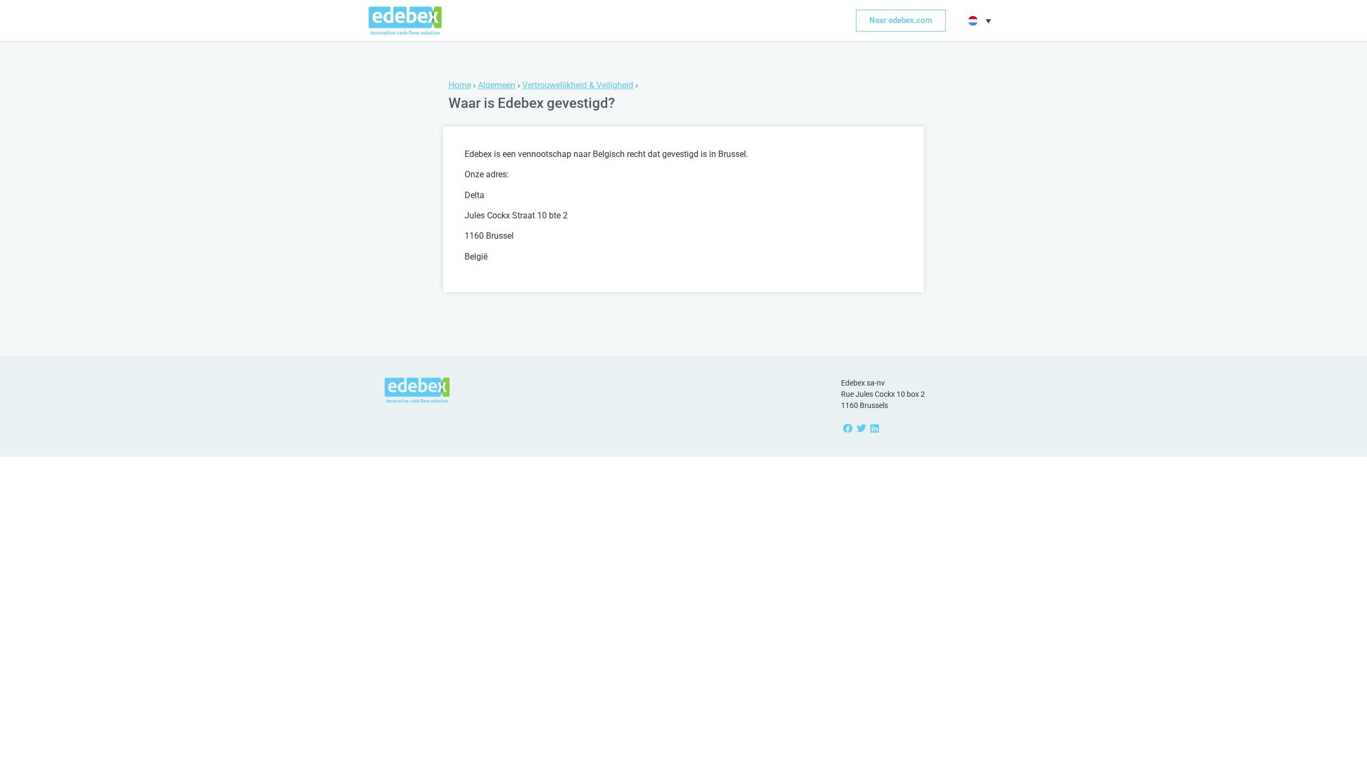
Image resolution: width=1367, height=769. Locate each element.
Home (460, 85)
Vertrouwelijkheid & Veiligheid (577, 85)
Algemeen (496, 85)
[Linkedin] (874, 428)
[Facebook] (847, 428)
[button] (978, 20)
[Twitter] (861, 428)
